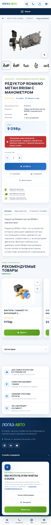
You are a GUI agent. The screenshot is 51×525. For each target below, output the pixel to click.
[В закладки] (37, 282)
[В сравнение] (37, 288)
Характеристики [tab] (21, 211)
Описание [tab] (8, 211)
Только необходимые (25, 495)
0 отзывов (20, 98)
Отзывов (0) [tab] (38, 211)
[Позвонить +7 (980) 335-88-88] (33, 4)
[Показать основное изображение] (6, 65)
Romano (27, 106)
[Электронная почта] (17, 445)
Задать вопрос (26, 180)
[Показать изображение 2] (16, 65)
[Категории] (46, 4)
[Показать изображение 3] (26, 65)
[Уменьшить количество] (7, 158)
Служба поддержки (11, 455)
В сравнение (38, 174)
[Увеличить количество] (19, 158)
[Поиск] (27, 4)
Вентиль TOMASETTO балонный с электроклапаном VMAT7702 (20, 312)
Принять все (25, 510)
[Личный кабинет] (40, 4)
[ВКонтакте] (10, 445)
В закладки (16, 174)
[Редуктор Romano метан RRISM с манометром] (25, 40)
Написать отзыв (33, 98)
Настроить (27, 502)
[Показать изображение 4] (36, 65)
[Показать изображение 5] (46, 65)
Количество (10, 152)
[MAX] (4, 445)
